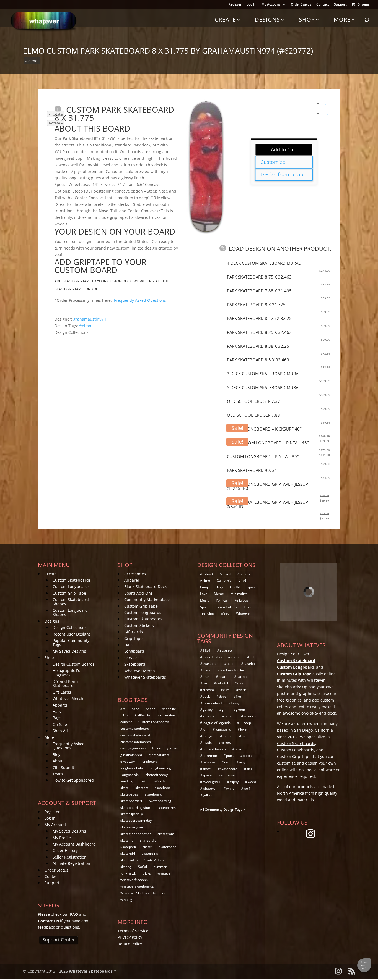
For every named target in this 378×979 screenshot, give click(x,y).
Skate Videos (154, 860)
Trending (207, 613)
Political (222, 600)
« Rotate (56, 114)
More (342, 19)
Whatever (243, 613)
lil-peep (245, 722)
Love (203, 593)
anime (235, 657)
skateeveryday (131, 827)
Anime (205, 580)
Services (131, 657)
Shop (307, 19)
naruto (226, 742)
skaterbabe (167, 846)
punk (230, 755)
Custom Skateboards (72, 580)
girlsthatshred (131, 754)
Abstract (206, 574)
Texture (250, 607)
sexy (242, 762)
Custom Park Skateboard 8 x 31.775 (114, 113)
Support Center (59, 940)
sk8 (143, 781)
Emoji (204, 587)
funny (156, 748)
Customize (273, 162)
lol (204, 729)
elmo (32, 60)
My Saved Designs (69, 651)
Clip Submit (63, 767)
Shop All (60, 730)
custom (208, 689)
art (122, 709)
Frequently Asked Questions (140, 300)
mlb (244, 736)
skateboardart (131, 801)
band (230, 663)
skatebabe (163, 787)
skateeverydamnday (136, 820)
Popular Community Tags (71, 642)
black (207, 670)
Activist (225, 574)
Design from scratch (284, 174)
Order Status (301, 5)
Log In (252, 5)
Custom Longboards (71, 586)
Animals (243, 574)
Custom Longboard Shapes (70, 612)
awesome (210, 663)
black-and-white (232, 670)
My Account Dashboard (74, 844)
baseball (250, 663)
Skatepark (128, 846)
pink (238, 749)
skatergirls (150, 853)
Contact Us (48, 921)
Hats (57, 711)
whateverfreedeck (134, 879)
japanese (251, 716)
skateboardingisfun (135, 807)
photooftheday (156, 774)
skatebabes (129, 794)
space (207, 775)
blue (206, 676)
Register (235, 5)
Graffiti (235, 587)
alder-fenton (212, 657)
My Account (271, 5)
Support (340, 5)
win (164, 893)
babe (135, 709)
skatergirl (127, 853)
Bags (57, 717)
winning (126, 899)
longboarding (161, 768)
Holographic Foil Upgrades (67, 672)
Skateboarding (160, 801)
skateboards (166, 807)
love (243, 729)
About (58, 760)
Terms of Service (133, 931)
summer (160, 866)
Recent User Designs (72, 634)
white (230, 788)
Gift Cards (62, 692)
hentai (229, 716)
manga (208, 736)
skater (147, 846)
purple (248, 755)
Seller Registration (70, 857)
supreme (228, 775)
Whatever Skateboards (145, 677)
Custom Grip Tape (69, 593)
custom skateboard (135, 735)
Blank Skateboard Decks (146, 586)
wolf (247, 788)
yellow (207, 795)
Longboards (129, 774)
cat (205, 683)
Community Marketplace (147, 599)
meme (227, 736)
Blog (57, 754)
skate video (129, 860)
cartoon (242, 676)
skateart (141, 787)
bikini (124, 715)
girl (224, 709)
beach (150, 709)
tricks (147, 873)
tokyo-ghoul (212, 781)
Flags (219, 587)
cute (226, 689)
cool (240, 683)
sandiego (127, 781)
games (172, 748)
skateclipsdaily (131, 814)
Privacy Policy (130, 937)
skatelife (126, 840)
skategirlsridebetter (135, 833)
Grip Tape (133, 638)
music (207, 742)
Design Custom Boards (74, 664)
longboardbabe (132, 768)
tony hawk (128, 873)
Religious (241, 600)
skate (124, 787)
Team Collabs (226, 607)
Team (58, 773)
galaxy (208, 709)
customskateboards (135, 741)
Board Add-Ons (138, 593)
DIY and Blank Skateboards (65, 683)
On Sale (60, 724)
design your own (133, 748)
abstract (225, 650)
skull (250, 769)
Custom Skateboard (296, 660)
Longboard (134, 651)
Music (204, 600)
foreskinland (212, 703)
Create (225, 19)
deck (206, 696)
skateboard (153, 794)
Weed (225, 613)
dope (223, 696)
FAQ (74, 914)
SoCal (142, 866)
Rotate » (56, 122)
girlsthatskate (159, 754)
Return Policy (130, 944)
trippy (234, 781)
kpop (251, 587)
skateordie (148, 840)
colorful (222, 683)
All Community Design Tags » (222, 809)
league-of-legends (217, 722)
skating (125, 866)
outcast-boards (214, 749)
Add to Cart (284, 149)
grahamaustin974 (89, 319)
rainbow (209, 762)
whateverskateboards (137, 886)
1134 (206, 650)
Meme (219, 593)
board (222, 676)
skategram (165, 833)
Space (204, 607)
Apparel (60, 705)
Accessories (135, 573)
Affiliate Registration (71, 863)
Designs (267, 19)
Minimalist (239, 593)
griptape (209, 716)
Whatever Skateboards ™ (93, 971)
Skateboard (134, 664)
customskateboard (134, 728)
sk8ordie (159, 781)
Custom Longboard (295, 667)
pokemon (210, 755)
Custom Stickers (139, 625)
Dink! (242, 580)
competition (166, 715)
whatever (164, 873)
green (240, 709)
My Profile (62, 837)
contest (126, 722)
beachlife (169, 709)
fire (238, 696)
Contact (322, 5)
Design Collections (70, 627)
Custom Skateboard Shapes (71, 601)
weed (252, 781)
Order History (65, 850)
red (226, 762)
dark (242, 689)
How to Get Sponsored (73, 780)
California (142, 715)
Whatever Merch (68, 698)
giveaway (127, 761)
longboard (149, 761)
